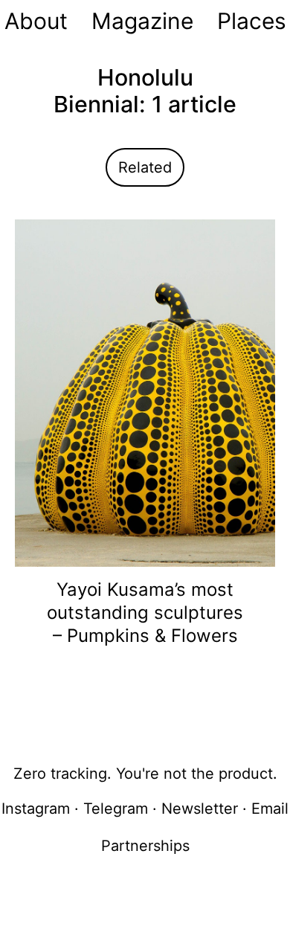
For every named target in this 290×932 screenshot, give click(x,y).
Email (270, 808)
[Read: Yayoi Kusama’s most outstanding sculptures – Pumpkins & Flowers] (145, 392)
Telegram (115, 808)
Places (251, 20)
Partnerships (145, 846)
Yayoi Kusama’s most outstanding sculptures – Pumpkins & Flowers (145, 612)
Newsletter (199, 808)
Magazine (142, 20)
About (36, 20)
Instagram (35, 808)
